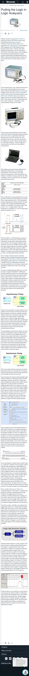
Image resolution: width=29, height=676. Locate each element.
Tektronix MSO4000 (21, 92)
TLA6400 (20, 39)
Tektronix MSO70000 (17, 259)
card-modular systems (12, 45)
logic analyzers (16, 42)
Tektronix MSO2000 (8, 96)
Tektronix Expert (23, 30)
